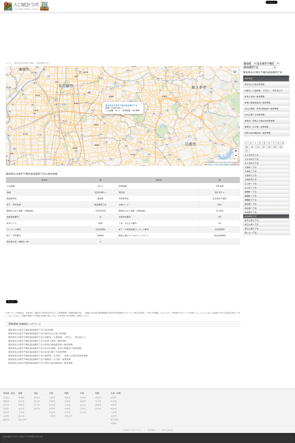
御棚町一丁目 (251, 192)
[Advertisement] (147, 35)
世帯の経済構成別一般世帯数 (258, 133)
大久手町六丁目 (252, 159)
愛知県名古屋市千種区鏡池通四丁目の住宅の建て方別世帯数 (37, 352)
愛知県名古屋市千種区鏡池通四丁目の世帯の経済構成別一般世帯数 (40, 363)
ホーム (9, 63)
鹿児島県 (115, 420)
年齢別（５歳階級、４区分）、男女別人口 (264, 90)
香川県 (98, 401)
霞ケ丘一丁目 (251, 232)
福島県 (6, 420)
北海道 (6, 397)
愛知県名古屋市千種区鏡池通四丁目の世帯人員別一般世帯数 (37, 341)
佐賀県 (114, 401)
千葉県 (21, 412)
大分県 (114, 412)
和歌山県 (69, 416)
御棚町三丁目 (251, 200)
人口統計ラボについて (132, 430)
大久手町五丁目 (252, 155)
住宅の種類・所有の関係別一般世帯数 (262, 109)
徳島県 (98, 397)
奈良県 (68, 412)
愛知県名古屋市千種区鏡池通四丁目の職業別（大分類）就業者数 (39, 359)
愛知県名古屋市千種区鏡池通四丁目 (121, 105)
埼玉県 (21, 409)
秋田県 (6, 412)
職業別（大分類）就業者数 (257, 127)
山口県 (83, 412)
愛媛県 (98, 405)
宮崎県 (114, 416)
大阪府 (68, 405)
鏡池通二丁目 (251, 208)
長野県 (52, 401)
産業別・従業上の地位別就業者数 (260, 121)
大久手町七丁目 (252, 163)
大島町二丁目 (251, 171)
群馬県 (21, 405)
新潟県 (37, 397)
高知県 (98, 409)
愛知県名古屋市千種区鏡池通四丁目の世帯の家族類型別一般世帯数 (40, 344)
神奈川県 (22, 420)
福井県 (37, 409)
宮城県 (6, 409)
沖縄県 (114, 423)
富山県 (37, 401)
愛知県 (52, 412)
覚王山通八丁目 (252, 224)
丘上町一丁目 (251, 183)
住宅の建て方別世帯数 (255, 115)
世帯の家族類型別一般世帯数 (258, 103)
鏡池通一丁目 (251, 204)
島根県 (83, 401)
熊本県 (114, 409)
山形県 (6, 416)
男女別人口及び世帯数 (255, 84)
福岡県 (114, 397)
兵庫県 (68, 409)
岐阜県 (52, 405)
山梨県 (52, 397)
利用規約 (151, 430)
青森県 (6, 401)
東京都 (21, 416)
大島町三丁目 (251, 175)
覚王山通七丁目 (252, 220)
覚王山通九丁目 (252, 228)
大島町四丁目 (251, 179)
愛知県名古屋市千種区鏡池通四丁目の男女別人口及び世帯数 (37, 333)
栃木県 (21, 401)
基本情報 (249, 78)
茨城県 (21, 397)
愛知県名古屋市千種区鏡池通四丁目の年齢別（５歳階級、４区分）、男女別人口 (47, 337)
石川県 (37, 405)
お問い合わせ (167, 430)
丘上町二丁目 (251, 188)
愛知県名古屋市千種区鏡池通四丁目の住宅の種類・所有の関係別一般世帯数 (44, 348)
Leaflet (209, 164)
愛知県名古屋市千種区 (24, 63)
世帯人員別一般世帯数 (255, 96)
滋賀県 (68, 397)
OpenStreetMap (222, 164)
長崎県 (114, 405)
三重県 (52, 416)
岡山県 (83, 405)
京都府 (68, 401)
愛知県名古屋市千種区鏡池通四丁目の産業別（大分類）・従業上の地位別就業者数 (48, 355)
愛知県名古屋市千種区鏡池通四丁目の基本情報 (30, 330)
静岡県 (52, 409)
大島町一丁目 (251, 167)
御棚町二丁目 (251, 196)
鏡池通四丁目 (43, 63)
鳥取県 (83, 397)
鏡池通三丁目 (251, 212)
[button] (142, 104)
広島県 (83, 409)
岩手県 (6, 405)
